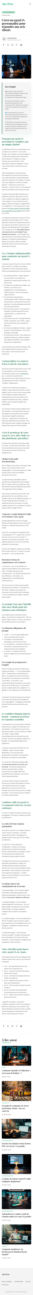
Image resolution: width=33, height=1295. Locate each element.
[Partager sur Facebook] (3, 45)
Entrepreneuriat (8, 12)
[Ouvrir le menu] (30, 4)
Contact (28, 1281)
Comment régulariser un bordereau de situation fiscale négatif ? (14, 1252)
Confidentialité (18, 1281)
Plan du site (5, 1284)
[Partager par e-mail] (21, 45)
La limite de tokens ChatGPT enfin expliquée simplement (16, 1180)
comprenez (25, 374)
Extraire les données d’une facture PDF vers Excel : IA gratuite (16, 1144)
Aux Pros (7, 3)
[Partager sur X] (8, 45)
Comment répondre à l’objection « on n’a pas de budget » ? (16, 1071)
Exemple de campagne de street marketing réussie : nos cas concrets (15, 1108)
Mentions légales (7, 1281)
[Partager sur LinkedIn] (12, 45)
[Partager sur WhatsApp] (17, 45)
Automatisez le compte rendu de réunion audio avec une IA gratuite (16, 1215)
